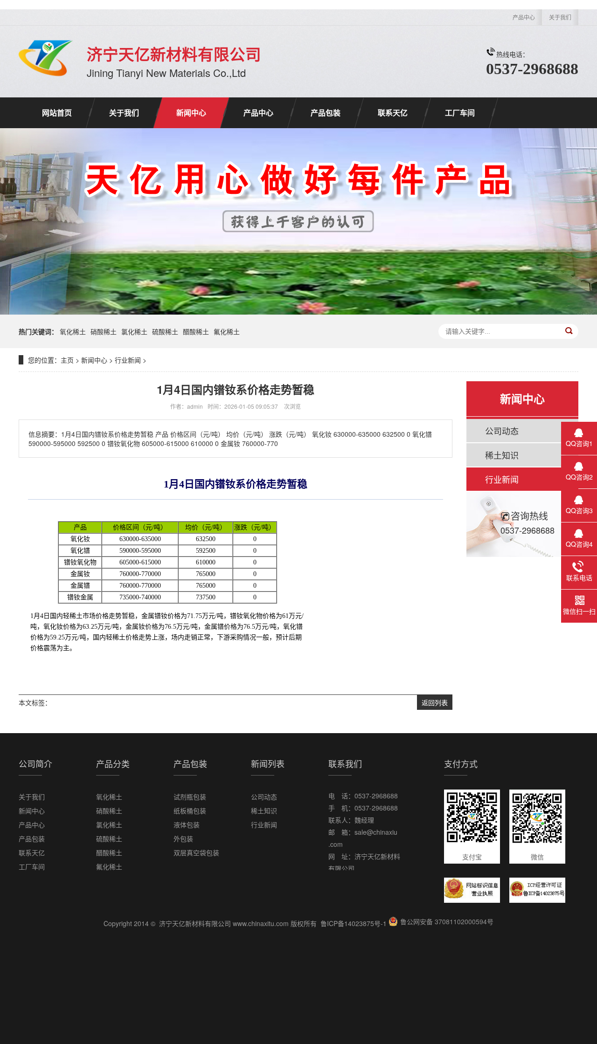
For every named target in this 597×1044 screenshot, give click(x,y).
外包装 (183, 838)
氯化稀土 (134, 331)
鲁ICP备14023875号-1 (353, 923)
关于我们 (560, 17)
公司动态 (502, 431)
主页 (67, 359)
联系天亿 (393, 112)
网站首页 (57, 112)
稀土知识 (502, 455)
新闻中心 (191, 112)
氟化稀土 (227, 331)
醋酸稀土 (196, 331)
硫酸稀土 (165, 331)
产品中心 (524, 17)
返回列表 (435, 702)
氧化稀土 (73, 331)
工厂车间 (460, 112)
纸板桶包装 (190, 810)
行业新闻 (128, 359)
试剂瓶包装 (190, 796)
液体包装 (187, 824)
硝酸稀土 (103, 331)
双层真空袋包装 (196, 852)
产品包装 (325, 112)
